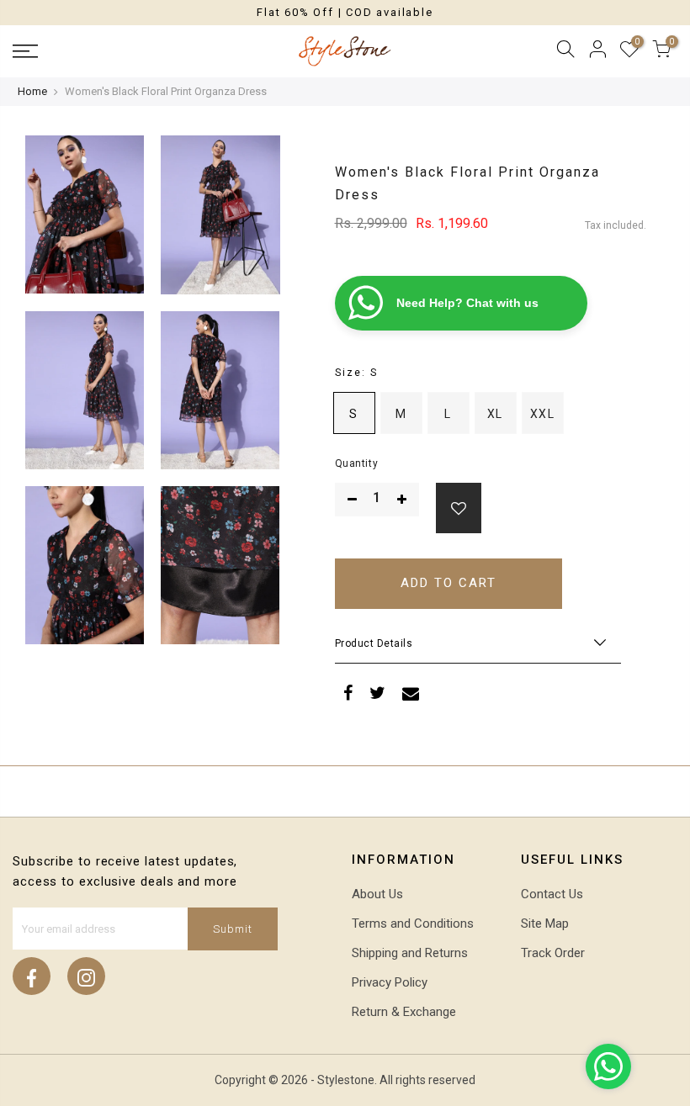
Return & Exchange (404, 1011)
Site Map (545, 923)
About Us (377, 894)
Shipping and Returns (410, 952)
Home (32, 91)
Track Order (553, 952)
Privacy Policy (389, 982)
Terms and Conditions (413, 923)
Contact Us (552, 894)
